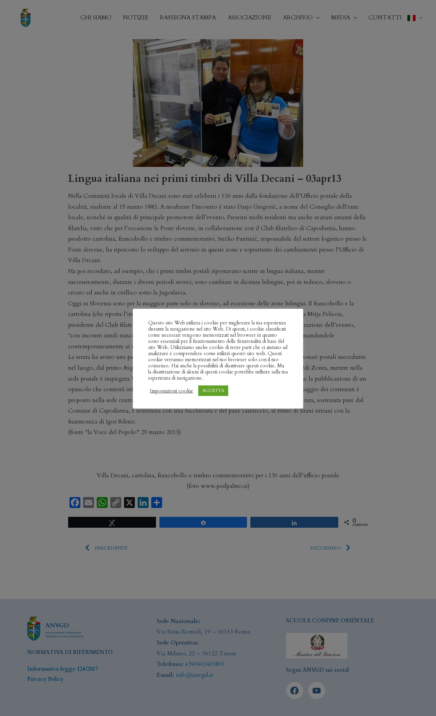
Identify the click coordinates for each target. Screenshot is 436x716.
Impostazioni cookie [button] (171, 391)
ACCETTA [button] (213, 390)
